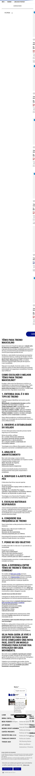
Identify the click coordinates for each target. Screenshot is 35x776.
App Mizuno (6, 725)
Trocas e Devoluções (25, 724)
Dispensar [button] (17, 769)
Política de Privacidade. (18, 711)
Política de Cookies (24, 738)
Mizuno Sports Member (10, 728)
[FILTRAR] (8, 13)
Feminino (9, 1)
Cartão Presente (8, 732)
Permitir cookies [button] (7, 769)
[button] (9, 772)
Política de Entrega (24, 730)
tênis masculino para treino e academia (13, 489)
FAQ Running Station (25, 741)
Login (4, 715)
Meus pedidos (7, 722)
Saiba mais (26, 765)
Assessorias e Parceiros (26, 747)
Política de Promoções (25, 736)
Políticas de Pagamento (26, 733)
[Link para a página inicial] (3, 1)
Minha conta (6, 718)
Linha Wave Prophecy (19, 1)
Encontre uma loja (9, 735)
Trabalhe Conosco (9, 738)
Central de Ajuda (24, 721)
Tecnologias (14, 721)
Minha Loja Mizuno (24, 744)
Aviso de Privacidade (25, 727)
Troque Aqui (6, 742)
